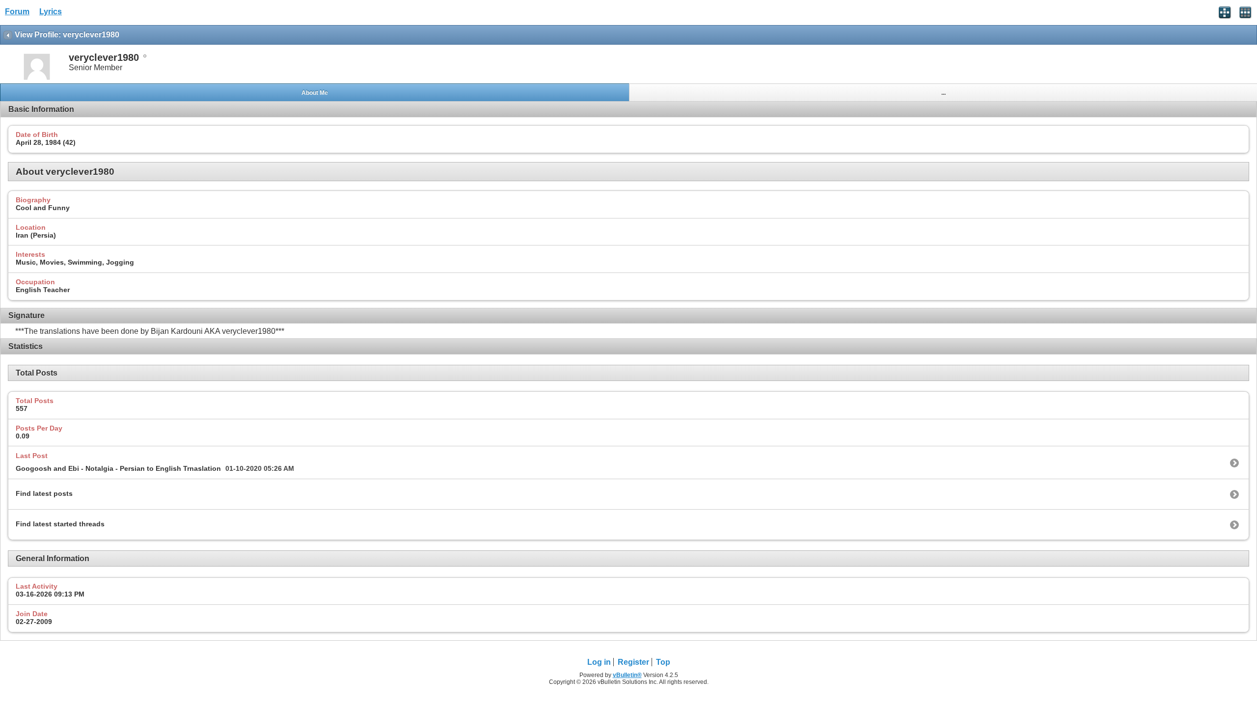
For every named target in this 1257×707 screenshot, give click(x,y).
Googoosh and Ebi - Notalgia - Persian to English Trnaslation (118, 468)
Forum (17, 11)
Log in (599, 662)
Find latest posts (44, 493)
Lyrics (50, 11)
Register (633, 662)
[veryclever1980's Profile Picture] (37, 79)
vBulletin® (627, 675)
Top (663, 662)
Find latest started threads (60, 524)
